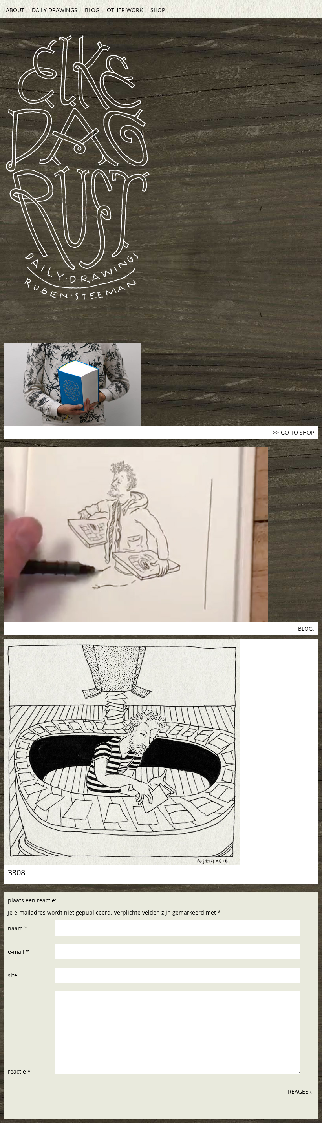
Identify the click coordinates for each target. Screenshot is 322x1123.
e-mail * (18, 951)
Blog (92, 10)
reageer (300, 1091)
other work (125, 10)
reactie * (19, 1071)
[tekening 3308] (161, 752)
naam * (17, 928)
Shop (157, 10)
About (15, 10)
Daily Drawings (54, 10)
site (12, 975)
